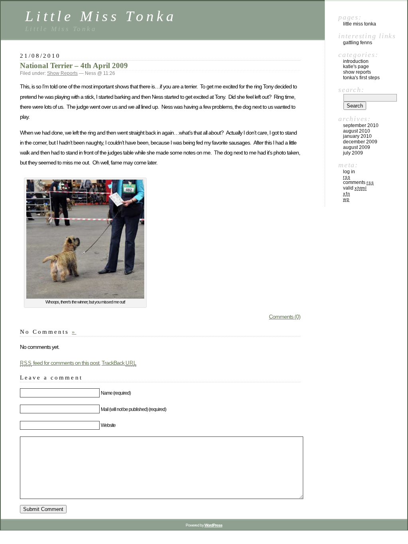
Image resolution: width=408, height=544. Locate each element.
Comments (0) (284, 316)
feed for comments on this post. (60, 363)
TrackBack (119, 363)
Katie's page (356, 66)
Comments (358, 182)
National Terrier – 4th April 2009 (74, 65)
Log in (349, 171)
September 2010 (361, 125)
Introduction (356, 61)
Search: (351, 90)
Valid (355, 188)
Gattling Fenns (357, 42)
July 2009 (353, 153)
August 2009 (356, 147)
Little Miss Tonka (101, 16)
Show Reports (62, 73)
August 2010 (356, 131)
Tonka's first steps (361, 77)
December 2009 (360, 142)
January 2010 (357, 136)
